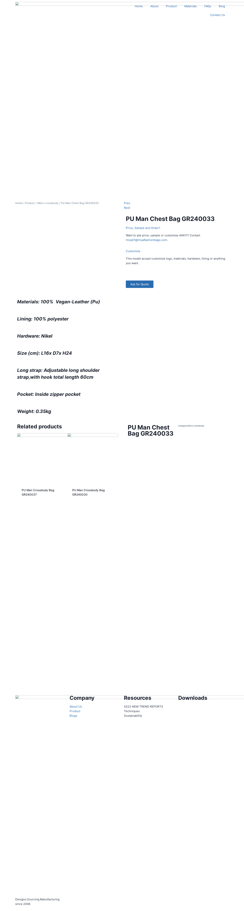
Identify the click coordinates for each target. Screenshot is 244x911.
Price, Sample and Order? (143, 228)
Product (171, 6)
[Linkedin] (203, 709)
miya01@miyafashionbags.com (146, 240)
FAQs (207, 6)
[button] (176, 228)
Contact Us (217, 15)
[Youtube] (193, 709)
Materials (190, 6)
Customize (133, 251)
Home (139, 6)
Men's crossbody (48, 203)
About (154, 6)
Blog (222, 6)
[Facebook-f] (183, 709)
